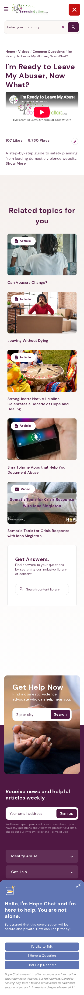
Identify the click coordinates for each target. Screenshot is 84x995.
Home (10, 51)
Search (60, 714)
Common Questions (49, 51)
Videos (23, 51)
